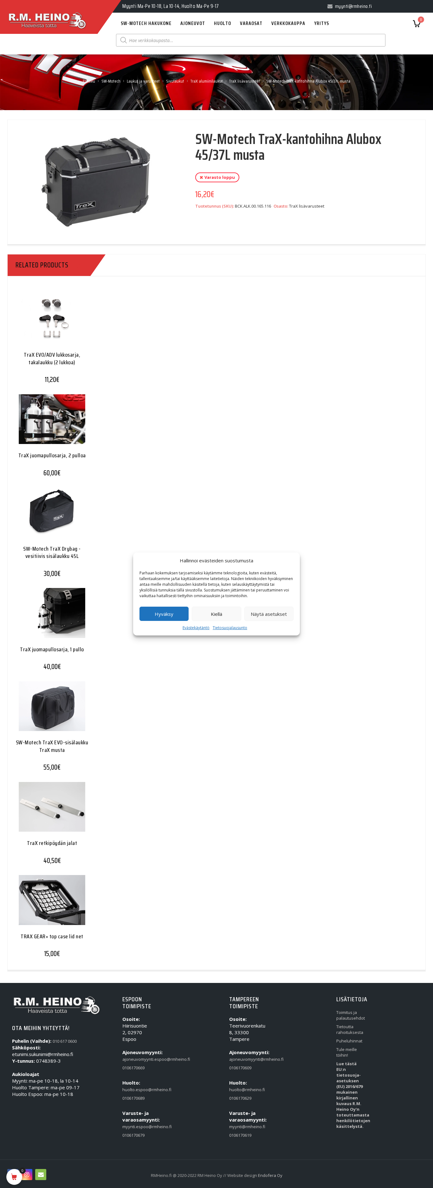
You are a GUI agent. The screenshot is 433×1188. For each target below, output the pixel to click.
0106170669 (133, 1068)
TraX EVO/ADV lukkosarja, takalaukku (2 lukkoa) (52, 358)
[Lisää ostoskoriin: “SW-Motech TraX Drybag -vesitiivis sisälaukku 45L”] (39, 517)
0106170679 (133, 1135)
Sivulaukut (175, 81)
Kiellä (216, 614)
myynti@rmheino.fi (242, 1126)
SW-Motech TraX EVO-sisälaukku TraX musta (52, 746)
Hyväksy (164, 614)
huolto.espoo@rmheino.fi (135, 1089)
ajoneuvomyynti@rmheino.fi (242, 1059)
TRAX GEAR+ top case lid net (52, 936)
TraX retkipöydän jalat (52, 843)
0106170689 (133, 1098)
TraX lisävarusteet (244, 81)
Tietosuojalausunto (230, 627)
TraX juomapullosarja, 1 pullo (52, 649)
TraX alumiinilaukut (207, 81)
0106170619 (240, 1135)
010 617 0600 (65, 1041)
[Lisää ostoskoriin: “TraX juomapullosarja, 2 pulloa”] (39, 424)
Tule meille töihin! (346, 1052)
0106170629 (240, 1098)
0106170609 (240, 1068)
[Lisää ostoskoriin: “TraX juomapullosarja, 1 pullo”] (39, 618)
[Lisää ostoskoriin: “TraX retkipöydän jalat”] (39, 811)
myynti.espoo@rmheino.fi (135, 1126)
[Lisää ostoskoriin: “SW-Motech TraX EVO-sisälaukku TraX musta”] (39, 711)
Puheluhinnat (349, 1041)
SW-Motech (110, 81)
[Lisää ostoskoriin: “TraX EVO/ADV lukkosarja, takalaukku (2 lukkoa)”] (39, 323)
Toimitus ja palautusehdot (349, 1015)
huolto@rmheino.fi (242, 1089)
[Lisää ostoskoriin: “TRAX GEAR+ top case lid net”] (39, 905)
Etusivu (89, 81)
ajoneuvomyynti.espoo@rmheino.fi (135, 1059)
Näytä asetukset (269, 614)
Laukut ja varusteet (143, 81)
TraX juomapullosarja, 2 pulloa (52, 455)
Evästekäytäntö (196, 627)
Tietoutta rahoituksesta (349, 1029)
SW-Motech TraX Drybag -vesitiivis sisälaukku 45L (52, 552)
